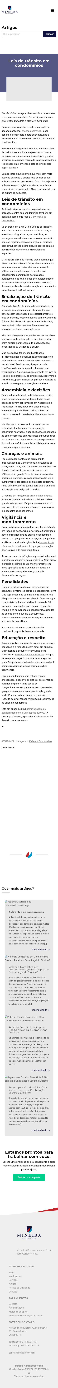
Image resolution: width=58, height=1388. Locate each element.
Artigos (12, 1284)
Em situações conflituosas (29, 654)
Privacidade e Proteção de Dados (25, 1315)
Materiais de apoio (18, 1311)
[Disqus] (29, 796)
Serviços (13, 1280)
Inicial (12, 1272)
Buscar (50, 34)
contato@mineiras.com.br (22, 1352)
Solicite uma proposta (29, 1177)
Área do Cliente (16, 1307)
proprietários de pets (41, 495)
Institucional (15, 1276)
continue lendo (39, 949)
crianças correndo (31, 131)
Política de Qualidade (19, 1287)
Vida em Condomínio (40, 741)
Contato (13, 1291)
